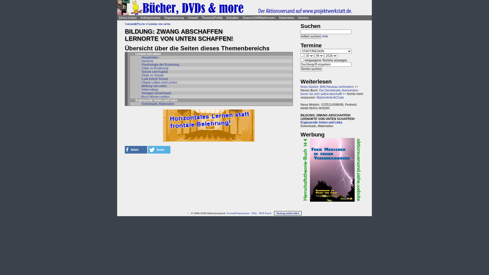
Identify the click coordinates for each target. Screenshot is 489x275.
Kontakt (231, 213)
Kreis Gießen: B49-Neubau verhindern (327, 87)
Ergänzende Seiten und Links (322, 122)
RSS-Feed (265, 213)
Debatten (232, 18)
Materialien (286, 18)
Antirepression (150, 18)
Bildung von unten (154, 86)
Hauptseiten (150, 57)
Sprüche (147, 61)
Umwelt (192, 18)
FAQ (254, 213)
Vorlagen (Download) (156, 93)
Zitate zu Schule (153, 75)
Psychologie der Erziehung (160, 64)
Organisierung (174, 18)
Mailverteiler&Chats (330, 97)
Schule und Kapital (155, 72)
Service (303, 18)
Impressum (243, 213)
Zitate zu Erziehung (155, 68)
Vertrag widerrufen (287, 213)
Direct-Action (128, 18)
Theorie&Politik (212, 18)
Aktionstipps (150, 89)
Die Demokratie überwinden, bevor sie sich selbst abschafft (330, 92)
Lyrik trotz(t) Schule (155, 79)
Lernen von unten (159, 24)
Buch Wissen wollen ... (157, 97)
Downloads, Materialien (158, 104)
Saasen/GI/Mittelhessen (258, 18)
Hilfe (325, 36)
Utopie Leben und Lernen (159, 82)
